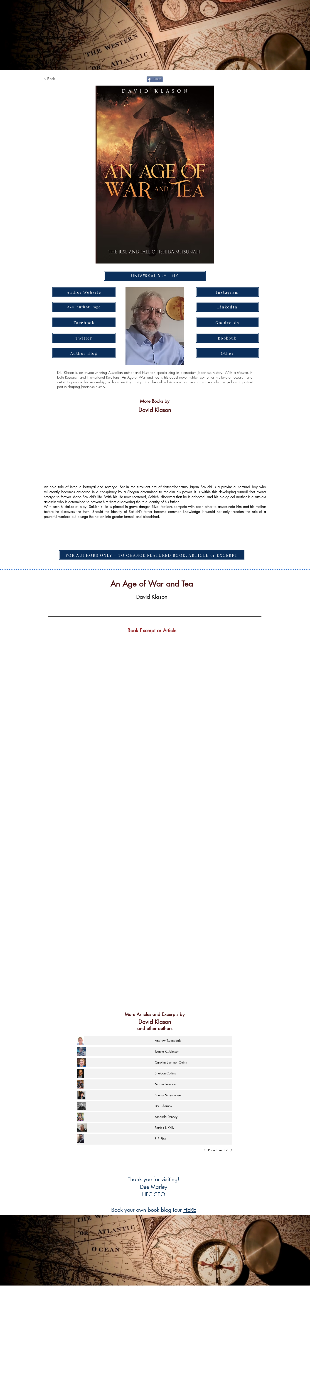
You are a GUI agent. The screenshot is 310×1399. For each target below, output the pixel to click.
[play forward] (260, 445)
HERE (189, 1209)
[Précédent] (206, 1150)
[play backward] (49, 445)
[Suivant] (230, 1150)
